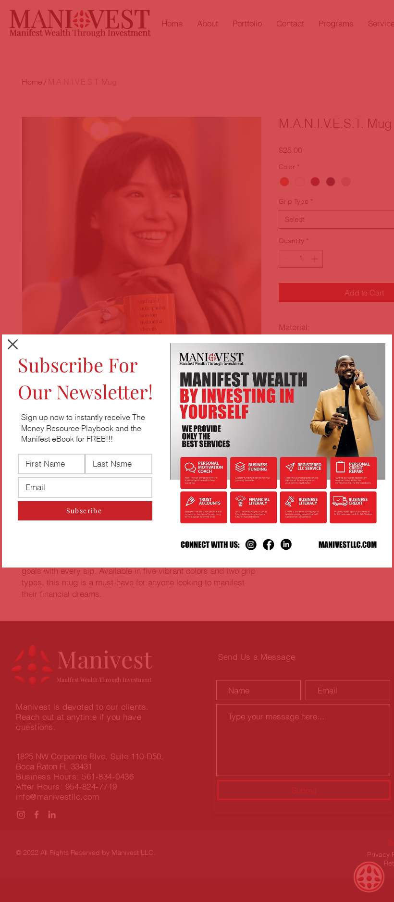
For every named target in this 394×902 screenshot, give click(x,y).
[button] (13, 344)
